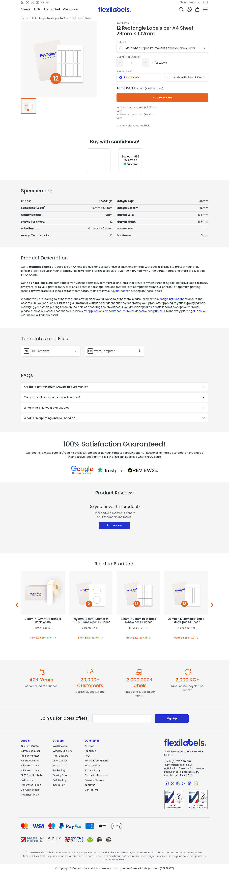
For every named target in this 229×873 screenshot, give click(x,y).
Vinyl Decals (60, 760)
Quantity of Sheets (128, 57)
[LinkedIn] (32, 2)
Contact (203, 2)
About (183, 2)
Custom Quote (30, 746)
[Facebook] (22, 2)
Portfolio (89, 746)
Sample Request (30, 751)
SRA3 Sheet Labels (31, 775)
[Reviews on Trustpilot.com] (110, 469)
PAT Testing (60, 780)
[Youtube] (37, 2)
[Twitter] (27, 2)
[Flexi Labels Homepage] (114, 9)
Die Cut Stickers (30, 789)
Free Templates (30, 755)
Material (121, 42)
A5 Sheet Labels (30, 765)
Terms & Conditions (96, 760)
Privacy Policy (92, 770)
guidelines (118, 291)
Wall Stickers (60, 746)
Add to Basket (162, 97)
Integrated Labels (31, 785)
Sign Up (172, 718)
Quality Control (62, 775)
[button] (181, 9)
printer (157, 311)
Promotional (60, 765)
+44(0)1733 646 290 (177, 761)
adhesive (141, 311)
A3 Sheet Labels (30, 770)
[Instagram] (47, 2)
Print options (124, 71)
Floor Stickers (60, 755)
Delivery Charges (94, 780)
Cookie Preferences (96, 775)
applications (96, 311)
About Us (90, 785)
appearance (113, 311)
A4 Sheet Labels (30, 760)
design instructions (171, 299)
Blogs (192, 2)
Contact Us (91, 789)
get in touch (199, 311)
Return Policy (92, 765)
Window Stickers (62, 751)
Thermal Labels (30, 794)
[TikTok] (42, 2)
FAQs (88, 755)
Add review (114, 525)
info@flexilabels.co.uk (178, 764)
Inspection (59, 785)
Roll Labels (27, 780)
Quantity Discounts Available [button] (133, 125)
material (128, 311)
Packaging (59, 770)
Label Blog (90, 751)
